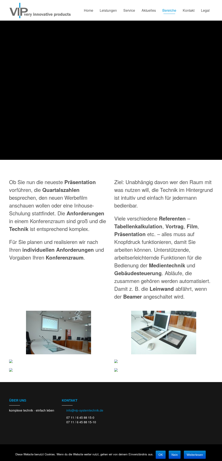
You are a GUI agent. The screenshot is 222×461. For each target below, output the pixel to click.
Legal (205, 10)
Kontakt (188, 10)
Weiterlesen (195, 454)
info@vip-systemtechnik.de (84, 410)
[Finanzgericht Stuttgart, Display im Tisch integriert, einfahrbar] (163, 332)
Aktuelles (149, 10)
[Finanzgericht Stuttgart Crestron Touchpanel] (58, 361)
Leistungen (108, 10)
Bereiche (169, 10)
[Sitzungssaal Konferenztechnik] (58, 332)
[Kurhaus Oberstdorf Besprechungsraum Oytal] (58, 370)
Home (88, 10)
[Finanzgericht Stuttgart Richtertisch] (163, 361)
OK (160, 454)
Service (129, 10)
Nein (174, 454)
